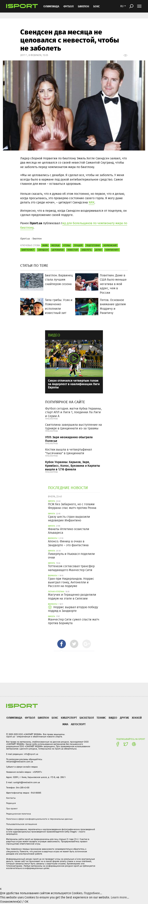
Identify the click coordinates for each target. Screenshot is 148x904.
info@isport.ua (31, 754)
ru (122, 6)
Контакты (11, 797)
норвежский (110, 245)
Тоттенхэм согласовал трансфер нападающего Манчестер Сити (71, 568)
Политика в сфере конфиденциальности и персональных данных (39, 818)
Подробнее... (93, 893)
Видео (54, 335)
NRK (91, 202)
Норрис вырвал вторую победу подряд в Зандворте (73, 609)
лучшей (78, 245)
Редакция (11, 803)
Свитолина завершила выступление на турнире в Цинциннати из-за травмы (73, 426)
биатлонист (28, 249)
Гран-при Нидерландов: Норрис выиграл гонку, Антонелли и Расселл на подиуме (71, 582)
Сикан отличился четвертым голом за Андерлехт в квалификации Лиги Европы (74, 384)
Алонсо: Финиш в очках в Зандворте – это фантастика (68, 543)
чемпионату (112, 249)
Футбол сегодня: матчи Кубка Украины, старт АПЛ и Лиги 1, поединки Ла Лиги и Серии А (73, 412)
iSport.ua (25, 238)
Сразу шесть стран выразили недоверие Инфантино (69, 518)
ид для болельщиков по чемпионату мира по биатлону (73, 225)
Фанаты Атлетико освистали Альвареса (68, 531)
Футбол (68, 6)
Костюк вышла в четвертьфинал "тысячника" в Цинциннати (68, 451)
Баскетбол (87, 718)
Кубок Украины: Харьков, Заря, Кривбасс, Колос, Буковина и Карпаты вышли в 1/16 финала (72, 465)
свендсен (43, 249)
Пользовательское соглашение (21, 824)
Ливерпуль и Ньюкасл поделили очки (71, 556)
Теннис (101, 718)
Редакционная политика (18, 813)
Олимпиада (51, 6)
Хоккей (137, 718)
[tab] (61, 644)
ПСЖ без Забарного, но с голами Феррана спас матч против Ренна (72, 506)
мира (45, 245)
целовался (58, 249)
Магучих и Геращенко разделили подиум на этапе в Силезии (72, 596)
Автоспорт (78, 724)
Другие (124, 718)
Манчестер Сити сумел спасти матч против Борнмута (73, 621)
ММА (65, 724)
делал (98, 249)
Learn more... (120, 897)
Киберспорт (69, 718)
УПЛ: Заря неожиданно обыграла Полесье (69, 439)
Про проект (12, 808)
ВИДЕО (113, 718)
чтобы (66, 245)
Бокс (96, 6)
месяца (55, 245)
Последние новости (68, 487)
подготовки (93, 245)
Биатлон (83, 6)
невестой (72, 249)
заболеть (86, 249)
